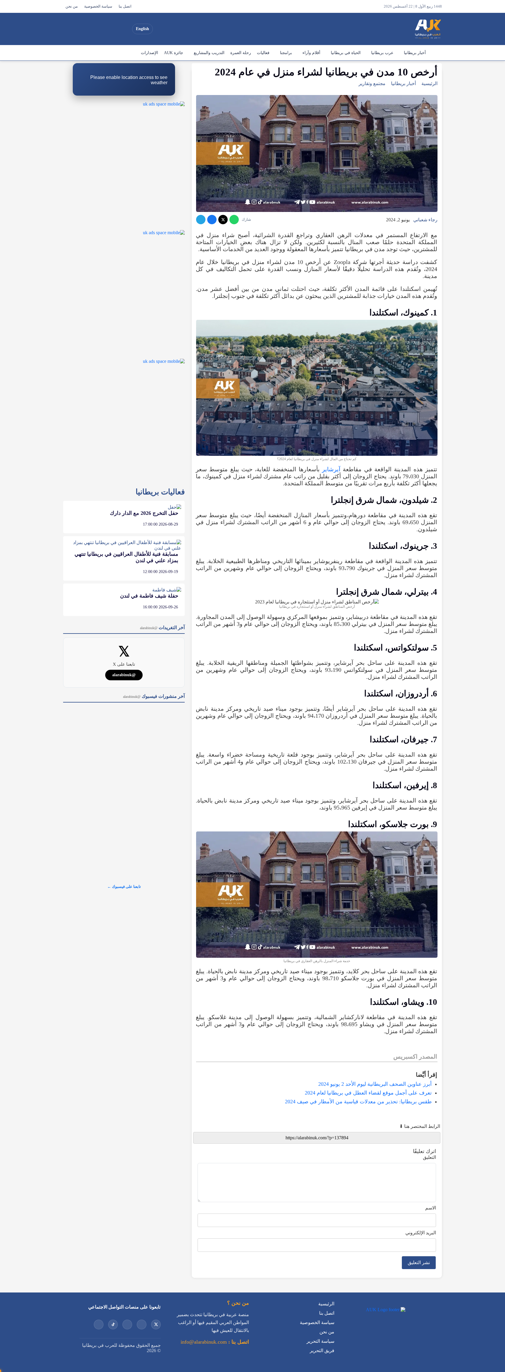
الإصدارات (149, 53)
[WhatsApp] (234, 219)
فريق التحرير (322, 1350)
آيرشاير (331, 469)
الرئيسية (435, 53)
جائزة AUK (173, 53)
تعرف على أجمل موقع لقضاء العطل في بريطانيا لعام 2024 (368, 1093)
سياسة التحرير (320, 1341)
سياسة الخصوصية (98, 6)
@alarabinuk (124, 675)
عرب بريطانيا (382, 53)
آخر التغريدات (162, 627)
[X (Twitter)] (125, 29)
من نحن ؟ (238, 1303)
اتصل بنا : (238, 1342)
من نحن (71, 6)
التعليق (429, 1157)
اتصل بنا (125, 6)
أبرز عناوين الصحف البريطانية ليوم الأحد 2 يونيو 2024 (375, 1084)
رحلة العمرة (240, 53)
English (142, 29)
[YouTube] (114, 29)
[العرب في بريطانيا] (427, 29)
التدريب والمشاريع (209, 53)
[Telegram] (200, 219)
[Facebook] (83, 29)
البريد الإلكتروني (420, 1232)
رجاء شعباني (425, 219)
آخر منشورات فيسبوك (154, 696)
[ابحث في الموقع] (69, 29)
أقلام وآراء (311, 53)
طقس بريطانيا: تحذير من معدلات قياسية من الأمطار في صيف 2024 (358, 1101)
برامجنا (286, 53)
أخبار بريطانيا (415, 53)
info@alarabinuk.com (204, 1342)
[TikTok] (93, 29)
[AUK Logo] (385, 1309)
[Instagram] (104, 29)
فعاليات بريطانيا (160, 492)
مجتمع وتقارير (372, 83)
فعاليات (263, 53)
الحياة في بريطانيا (346, 53)
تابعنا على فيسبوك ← (124, 886)
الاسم (430, 1207)
